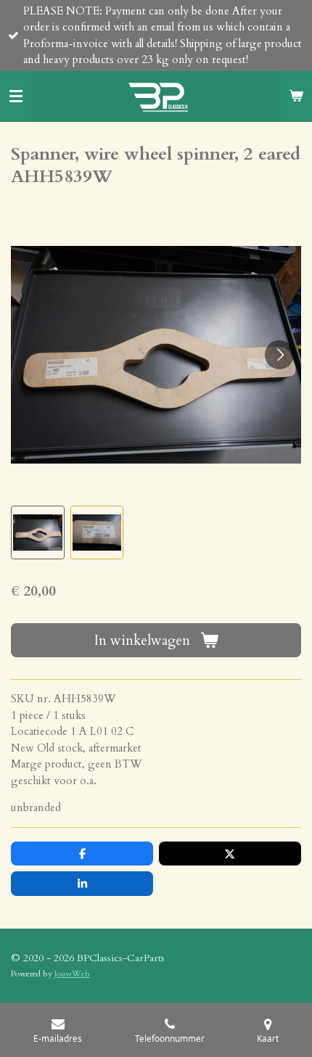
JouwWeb (72, 973)
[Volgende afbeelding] (279, 354)
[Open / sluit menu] (16, 96)
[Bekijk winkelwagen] (296, 96)
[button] (38, 532)
